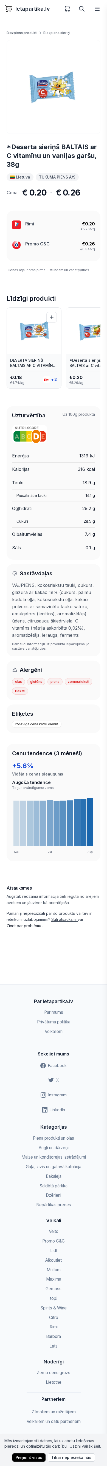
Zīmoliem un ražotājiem (54, 1411)
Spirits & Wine (54, 1308)
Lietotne (53, 1382)
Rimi (29, 224)
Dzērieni (53, 1195)
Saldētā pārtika (53, 1185)
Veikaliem (54, 1031)
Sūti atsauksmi (64, 919)
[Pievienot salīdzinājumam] (51, 317)
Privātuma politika (53, 1021)
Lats (53, 1346)
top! (53, 1298)
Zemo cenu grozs (53, 1372)
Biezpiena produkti (22, 33)
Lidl (53, 1250)
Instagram (57, 1095)
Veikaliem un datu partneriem (54, 1421)
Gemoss (53, 1288)
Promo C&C (37, 244)
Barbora (53, 1336)
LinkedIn (57, 1109)
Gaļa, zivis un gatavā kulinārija (53, 1166)
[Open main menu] (97, 8)
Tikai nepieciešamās (71, 1457)
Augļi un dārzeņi (54, 1147)
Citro (53, 1317)
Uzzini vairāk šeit (85, 1446)
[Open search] (81, 8)
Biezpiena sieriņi (56, 33)
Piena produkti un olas (53, 1138)
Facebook (57, 1065)
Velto (53, 1231)
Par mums (53, 1012)
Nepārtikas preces (53, 1204)
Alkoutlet (53, 1260)
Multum (54, 1269)
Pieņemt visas (29, 1457)
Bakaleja (53, 1176)
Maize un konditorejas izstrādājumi (53, 1157)
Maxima (53, 1279)
